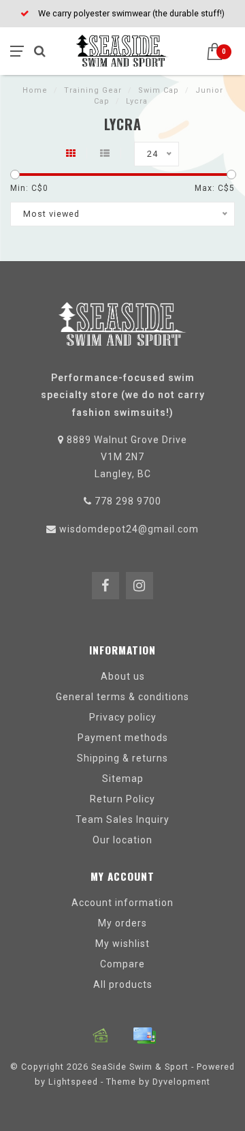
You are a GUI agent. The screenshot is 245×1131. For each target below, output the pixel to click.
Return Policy (122, 799)
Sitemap (123, 778)
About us (123, 676)
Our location (122, 839)
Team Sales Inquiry (122, 819)
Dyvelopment (181, 1081)
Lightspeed (73, 1081)
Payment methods (123, 737)
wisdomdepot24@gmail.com (129, 529)
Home (35, 90)
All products (122, 984)
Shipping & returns (122, 758)
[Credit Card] (144, 1035)
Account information (122, 902)
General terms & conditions (122, 696)
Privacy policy (123, 717)
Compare (122, 964)
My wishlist (122, 943)
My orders (122, 923)
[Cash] (101, 1035)
